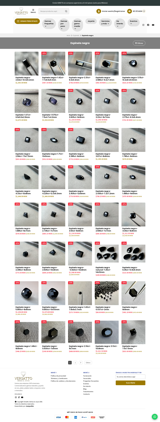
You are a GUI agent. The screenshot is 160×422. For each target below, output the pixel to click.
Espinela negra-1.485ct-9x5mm (130, 192)
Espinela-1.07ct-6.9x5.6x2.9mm (23, 116)
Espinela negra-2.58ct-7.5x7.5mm (24, 155)
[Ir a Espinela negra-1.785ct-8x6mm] (133, 140)
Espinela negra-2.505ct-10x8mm (50, 268)
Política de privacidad (58, 376)
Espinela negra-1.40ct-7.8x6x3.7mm (80, 308)
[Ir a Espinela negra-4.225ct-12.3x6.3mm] (53, 177)
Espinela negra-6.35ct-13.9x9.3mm (131, 268)
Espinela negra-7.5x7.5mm (130, 347)
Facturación (87, 376)
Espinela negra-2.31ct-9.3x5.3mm (80, 78)
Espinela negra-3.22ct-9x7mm (103, 116)
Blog (84, 389)
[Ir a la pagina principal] (21, 11)
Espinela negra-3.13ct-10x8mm (106, 347)
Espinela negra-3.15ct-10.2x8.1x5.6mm (133, 78)
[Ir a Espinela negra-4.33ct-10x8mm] (27, 177)
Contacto (86, 394)
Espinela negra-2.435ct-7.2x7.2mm (105, 192)
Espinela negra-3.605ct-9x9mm (76, 116)
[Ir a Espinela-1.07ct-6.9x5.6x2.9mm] (27, 101)
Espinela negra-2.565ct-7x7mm (103, 229)
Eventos (86, 383)
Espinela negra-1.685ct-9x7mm (23, 229)
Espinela (76, 35)
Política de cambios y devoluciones (63, 381)
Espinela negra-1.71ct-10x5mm (52, 155)
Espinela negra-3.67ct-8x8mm (103, 155)
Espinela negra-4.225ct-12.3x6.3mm (52, 192)
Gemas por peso (64, 23)
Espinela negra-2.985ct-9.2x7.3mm (105, 78)
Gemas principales (28, 21)
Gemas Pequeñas (49, 22)
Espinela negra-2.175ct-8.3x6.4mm (131, 116)
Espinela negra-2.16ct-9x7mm (80, 347)
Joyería (91, 21)
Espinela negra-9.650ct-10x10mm (50, 308)
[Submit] (66, 11)
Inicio (68, 35)
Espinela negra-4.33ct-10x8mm (23, 192)
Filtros (140, 43)
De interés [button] (120, 22)
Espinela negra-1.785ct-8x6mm (130, 155)
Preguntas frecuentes (91, 381)
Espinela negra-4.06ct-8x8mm (130, 229)
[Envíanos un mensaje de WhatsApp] (155, 417)
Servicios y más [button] (105, 22)
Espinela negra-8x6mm (130, 308)
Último (88, 363)
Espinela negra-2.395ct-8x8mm (23, 268)
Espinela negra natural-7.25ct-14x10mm (103, 269)
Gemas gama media (77, 23)
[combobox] (54, 11)
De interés (87, 386)
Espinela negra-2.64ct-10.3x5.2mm (25, 78)
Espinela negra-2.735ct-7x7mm (50, 229)
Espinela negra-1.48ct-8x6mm (26, 347)
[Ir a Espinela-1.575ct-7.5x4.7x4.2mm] (53, 101)
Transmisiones (88, 391)
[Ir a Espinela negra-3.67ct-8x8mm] (107, 140)
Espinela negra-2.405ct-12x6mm (77, 192)
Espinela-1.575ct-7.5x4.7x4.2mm (50, 116)
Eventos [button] (133, 21)
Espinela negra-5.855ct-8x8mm (23, 308)
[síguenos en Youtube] (153, 25)
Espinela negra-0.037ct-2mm (103, 308)
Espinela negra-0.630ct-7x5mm (50, 347)
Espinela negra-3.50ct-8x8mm (76, 229)
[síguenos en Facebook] (148, 25)
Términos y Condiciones (59, 378)
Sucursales (87, 378)
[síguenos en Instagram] (143, 25)
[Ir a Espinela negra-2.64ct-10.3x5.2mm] (27, 64)
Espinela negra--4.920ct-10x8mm (77, 268)
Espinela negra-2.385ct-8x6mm (76, 155)
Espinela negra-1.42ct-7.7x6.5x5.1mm (53, 78)
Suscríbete (130, 383)
